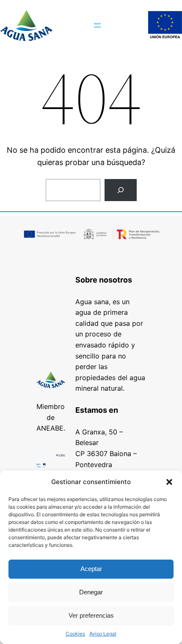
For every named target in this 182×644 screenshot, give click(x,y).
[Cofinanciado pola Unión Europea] (165, 25)
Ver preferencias (91, 615)
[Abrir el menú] (97, 25)
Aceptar (91, 568)
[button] (169, 482)
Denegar (91, 592)
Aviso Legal (102, 633)
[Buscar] (121, 190)
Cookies (75, 633)
